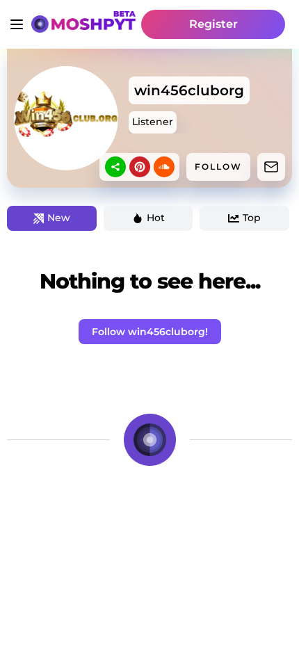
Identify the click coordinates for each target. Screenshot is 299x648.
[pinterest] (139, 166)
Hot (156, 217)
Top (252, 217)
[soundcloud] (164, 166)
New (58, 217)
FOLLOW (218, 166)
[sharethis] (115, 166)
